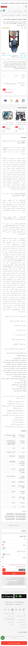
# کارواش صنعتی (10, 514)
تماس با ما (11, 625)
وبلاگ (24, 613)
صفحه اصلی (24, 15)
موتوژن (21, 55)
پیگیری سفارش (11, 622)
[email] (5, 610)
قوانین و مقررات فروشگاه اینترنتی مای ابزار (9, 619)
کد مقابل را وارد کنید (21, 567)
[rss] (9, 610)
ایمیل (24, 545)
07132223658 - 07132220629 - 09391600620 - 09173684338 (13, 603)
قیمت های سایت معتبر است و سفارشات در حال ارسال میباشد (14, 3)
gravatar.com (21, 583)
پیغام (24, 557)
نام (25, 539)
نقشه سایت (22, 625)
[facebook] (12, 610)
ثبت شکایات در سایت (20, 622)
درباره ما (23, 627)
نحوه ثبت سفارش (21, 620)
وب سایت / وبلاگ (21, 551)
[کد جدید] (3, 569)
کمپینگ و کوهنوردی (8, 613)
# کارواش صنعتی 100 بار (9, 516)
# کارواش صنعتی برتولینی (20, 514)
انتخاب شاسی (22, 76)
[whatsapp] (16, 610)
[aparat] (23, 610)
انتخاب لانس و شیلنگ (21, 84)
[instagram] (20, 610)
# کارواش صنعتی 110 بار (21, 519)
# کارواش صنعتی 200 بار (21, 516)
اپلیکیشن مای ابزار (20, 616)
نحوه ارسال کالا (11, 616)
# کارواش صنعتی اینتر (10, 519)
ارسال (14, 573)
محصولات (18, 15)
